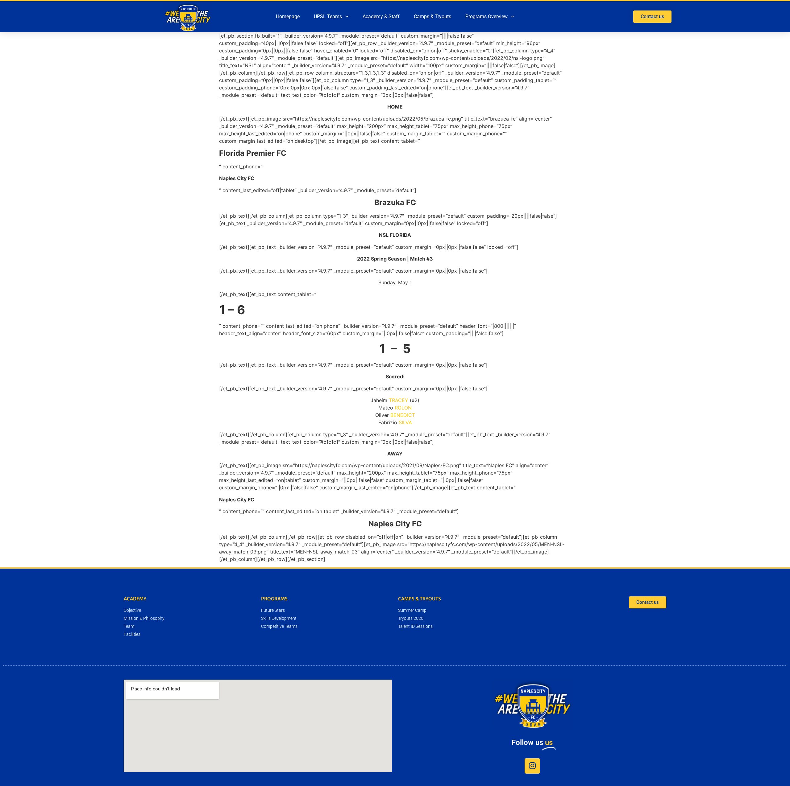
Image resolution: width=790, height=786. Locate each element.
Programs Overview (486, 16)
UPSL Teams (328, 16)
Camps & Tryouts (432, 16)
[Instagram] (532, 766)
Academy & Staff (381, 16)
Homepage (288, 16)
